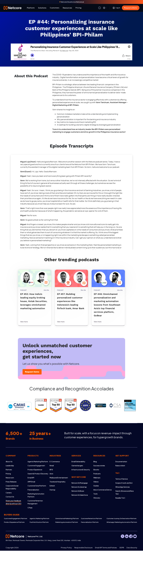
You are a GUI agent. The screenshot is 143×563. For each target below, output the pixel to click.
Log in (118, 8)
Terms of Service (121, 479)
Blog (95, 462)
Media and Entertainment (59, 478)
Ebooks (96, 470)
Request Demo (32, 372)
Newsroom (10, 478)
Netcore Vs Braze (78, 491)
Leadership (10, 466)
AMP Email (31, 482)
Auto (51, 474)
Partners (9, 470)
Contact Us (10, 497)
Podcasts (97, 474)
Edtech (52, 486)
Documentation (121, 462)
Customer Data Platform (37, 486)
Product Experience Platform (14, 522)
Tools (95, 494)
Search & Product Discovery (38, 474)
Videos (95, 482)
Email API (31, 478)
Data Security (132, 547)
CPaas (30, 508)
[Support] (99, 8)
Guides (96, 486)
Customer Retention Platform (91, 518)
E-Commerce (55, 462)
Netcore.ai (80, 2)
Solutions (42, 8)
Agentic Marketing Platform (38, 462)
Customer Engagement (36, 466)
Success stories (99, 466)
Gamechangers (77, 466)
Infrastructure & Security (81, 470)
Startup (52, 490)
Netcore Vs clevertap (79, 487)
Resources (67, 8)
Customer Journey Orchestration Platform (119, 518)
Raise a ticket (120, 466)
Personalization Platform (90, 522)
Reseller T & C (120, 498)
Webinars (96, 478)
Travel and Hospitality (57, 482)
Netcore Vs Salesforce (80, 495)
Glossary (96, 498)
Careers (9, 493)
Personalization (33, 490)
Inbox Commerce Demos (102, 490)
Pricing (78, 8)
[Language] (105, 8)
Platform (31, 8)
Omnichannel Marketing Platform (67, 518)
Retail (52, 466)
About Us (9, 462)
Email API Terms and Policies (106, 547)
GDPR (121, 547)
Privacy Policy (66, 547)
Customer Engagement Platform (15, 518)
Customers (54, 8)
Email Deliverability (78, 462)
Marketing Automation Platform (66, 522)
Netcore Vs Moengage (80, 483)
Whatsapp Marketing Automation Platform (119, 522)
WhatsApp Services (122, 487)
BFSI (51, 470)
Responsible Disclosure (83, 547)
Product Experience (35, 470)
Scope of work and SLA (123, 483)
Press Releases (11, 482)
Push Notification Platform (39, 522)
